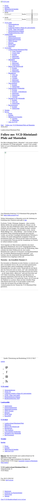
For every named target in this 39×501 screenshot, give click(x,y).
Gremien (14, 78)
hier (26, 220)
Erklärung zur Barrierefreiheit (13, 493)
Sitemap (7, 496)
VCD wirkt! (8, 22)
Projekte (14, 90)
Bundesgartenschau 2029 (15, 33)
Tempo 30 (11, 26)
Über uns (15, 75)
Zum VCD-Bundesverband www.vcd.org (13, 499)
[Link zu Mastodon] (7, 369)
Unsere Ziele (16, 53)
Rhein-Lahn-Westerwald (15, 66)
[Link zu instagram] (7, 378)
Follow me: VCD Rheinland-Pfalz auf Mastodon (20, 125)
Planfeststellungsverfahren (16, 31)
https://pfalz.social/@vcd (11, 215)
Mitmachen (15, 120)
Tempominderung (13, 24)
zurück (3, 361)
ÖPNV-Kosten (12, 41)
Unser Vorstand (16, 51)
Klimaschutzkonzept (14, 38)
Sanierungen (12, 36)
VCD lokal (8, 48)
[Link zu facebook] (7, 373)
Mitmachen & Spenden (11, 9)
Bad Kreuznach (13, 105)
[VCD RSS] (7, 383)
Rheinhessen (12, 73)
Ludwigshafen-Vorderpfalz (16, 88)
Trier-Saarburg (12, 83)
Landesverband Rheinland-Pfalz (18, 49)
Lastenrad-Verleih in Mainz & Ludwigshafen (21, 28)
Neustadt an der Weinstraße (16, 98)
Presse (6, 5)
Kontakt (7, 7)
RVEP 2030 (12, 44)
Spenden (14, 118)
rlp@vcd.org (9, 480)
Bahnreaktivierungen (14, 39)
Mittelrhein (11, 59)
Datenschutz (16, 58)
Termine (7, 110)
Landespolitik (9, 34)
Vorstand (14, 96)
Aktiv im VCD (9, 10)
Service (7, 112)
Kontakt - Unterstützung (19, 91)
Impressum (15, 56)
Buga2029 (11, 46)
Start (2, 125)
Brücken (10, 43)
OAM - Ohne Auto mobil (16, 29)
